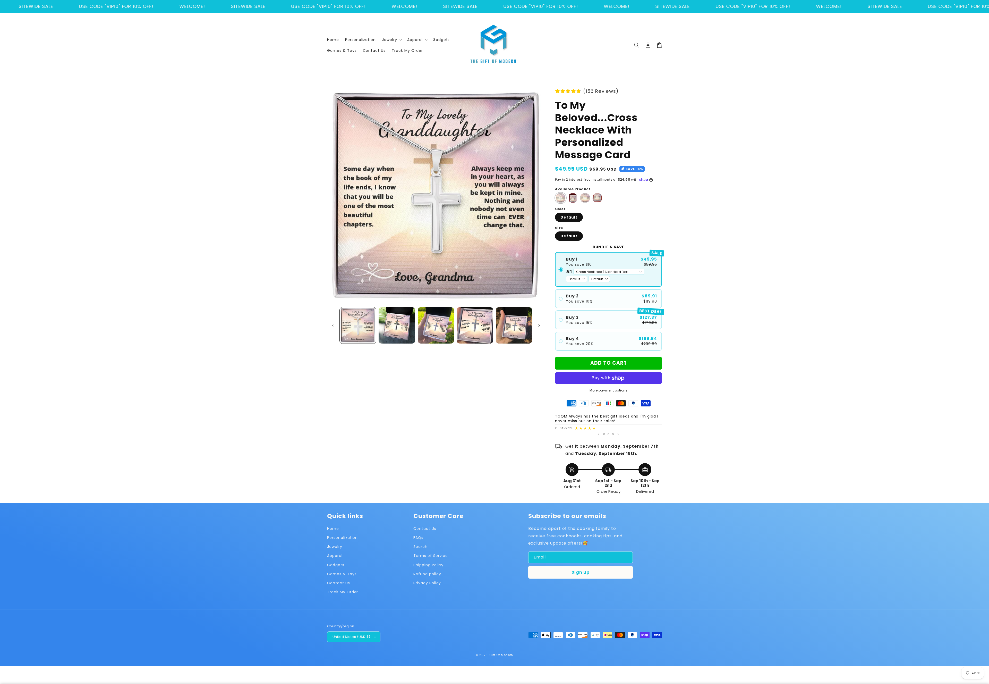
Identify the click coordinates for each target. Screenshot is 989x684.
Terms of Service (430, 555)
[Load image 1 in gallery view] (358, 325)
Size (559, 228)
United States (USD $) (351, 636)
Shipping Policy (428, 565)
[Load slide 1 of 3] (604, 434)
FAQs (418, 537)
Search (420, 546)
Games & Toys (342, 574)
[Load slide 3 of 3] (613, 434)
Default (568, 217)
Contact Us (338, 583)
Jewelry (334, 546)
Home (333, 528)
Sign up (581, 572)
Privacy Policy (427, 583)
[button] (391, 39)
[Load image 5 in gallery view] (514, 325)
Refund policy (427, 574)
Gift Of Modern (501, 655)
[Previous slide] (598, 434)
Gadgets (335, 565)
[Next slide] (618, 434)
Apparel (335, 555)
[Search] (636, 45)
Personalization (342, 537)
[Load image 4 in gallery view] (475, 325)
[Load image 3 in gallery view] (436, 325)
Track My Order (342, 592)
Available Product (573, 189)
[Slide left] (332, 325)
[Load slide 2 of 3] (608, 434)
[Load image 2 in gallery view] (397, 325)
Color (560, 208)
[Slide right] (539, 325)
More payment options (608, 390)
